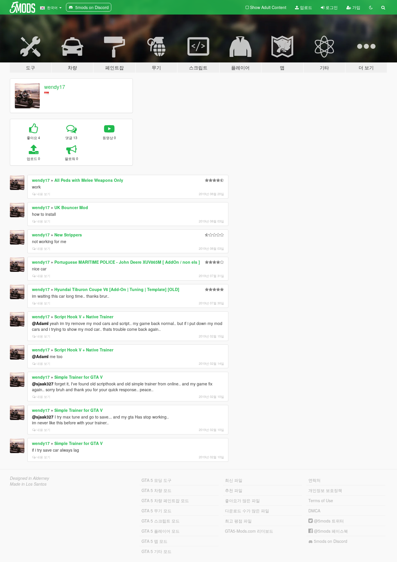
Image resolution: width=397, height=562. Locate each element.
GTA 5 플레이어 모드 (161, 531)
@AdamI (40, 323)
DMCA (314, 510)
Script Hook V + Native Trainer (83, 316)
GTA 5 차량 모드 (156, 490)
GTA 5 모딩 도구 (156, 480)
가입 (355, 7)
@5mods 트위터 (328, 521)
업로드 (305, 7)
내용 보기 (43, 193)
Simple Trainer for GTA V (78, 377)
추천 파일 (233, 490)
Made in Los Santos (28, 484)
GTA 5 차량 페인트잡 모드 (165, 500)
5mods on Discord (330, 541)
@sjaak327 (42, 384)
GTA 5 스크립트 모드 (161, 521)
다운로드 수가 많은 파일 (247, 510)
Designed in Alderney (29, 478)
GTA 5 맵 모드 (154, 541)
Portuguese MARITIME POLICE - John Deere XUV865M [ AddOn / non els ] (127, 262)
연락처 (314, 480)
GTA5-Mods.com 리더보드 (249, 531)
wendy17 (54, 86)
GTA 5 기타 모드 (156, 551)
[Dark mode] (371, 7)
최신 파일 (233, 480)
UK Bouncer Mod (71, 207)
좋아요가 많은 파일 (242, 500)
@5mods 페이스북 (330, 531)
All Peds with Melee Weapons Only (88, 180)
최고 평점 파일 (238, 521)
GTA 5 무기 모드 (156, 510)
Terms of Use (320, 500)
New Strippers (68, 235)
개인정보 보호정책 (325, 490)
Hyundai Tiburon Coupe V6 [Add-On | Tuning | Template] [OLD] (116, 289)
